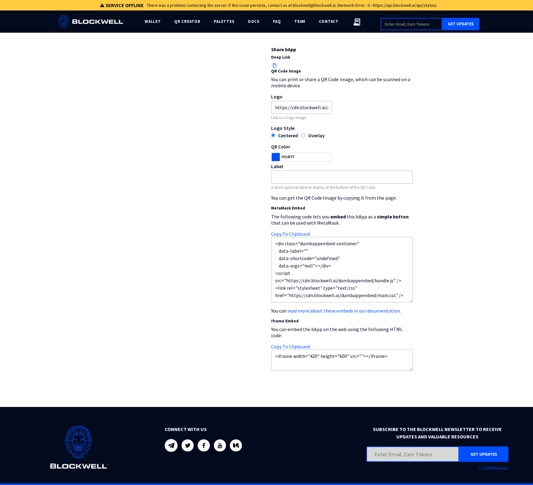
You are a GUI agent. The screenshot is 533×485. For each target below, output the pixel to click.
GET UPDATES (461, 24)
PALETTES (224, 21)
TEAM (299, 21)
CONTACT (329, 21)
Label (277, 166)
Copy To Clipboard (290, 234)
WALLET (153, 21)
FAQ (277, 21)
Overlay (316, 135)
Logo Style (283, 128)
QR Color (280, 146)
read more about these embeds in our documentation (343, 311)
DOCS (254, 21)
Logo (277, 96)
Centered (288, 135)
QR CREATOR (187, 21)
